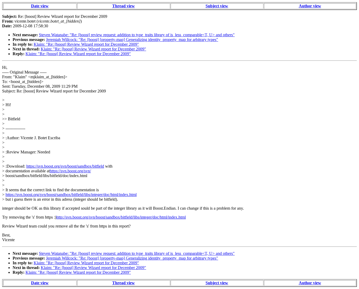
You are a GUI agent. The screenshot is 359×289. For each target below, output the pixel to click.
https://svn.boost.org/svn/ (70, 171)
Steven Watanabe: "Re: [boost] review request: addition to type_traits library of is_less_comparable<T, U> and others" (137, 35)
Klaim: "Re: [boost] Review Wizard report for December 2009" (86, 44)
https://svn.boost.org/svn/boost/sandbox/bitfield (65, 166)
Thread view (123, 6)
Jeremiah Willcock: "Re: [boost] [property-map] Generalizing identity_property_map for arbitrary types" (132, 39)
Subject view (217, 6)
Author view (310, 6)
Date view (40, 6)
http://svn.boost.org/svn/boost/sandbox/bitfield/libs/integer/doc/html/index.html (121, 217)
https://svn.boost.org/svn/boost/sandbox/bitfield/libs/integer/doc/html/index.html (71, 194)
